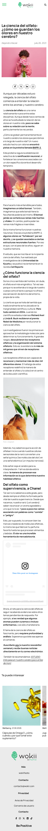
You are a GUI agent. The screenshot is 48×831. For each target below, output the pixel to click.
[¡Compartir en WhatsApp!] (33, 86)
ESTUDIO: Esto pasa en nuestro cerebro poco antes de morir (23, 660)
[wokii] (25, 4)
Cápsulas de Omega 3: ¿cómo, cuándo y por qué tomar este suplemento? (17, 735)
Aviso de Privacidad (24, 800)
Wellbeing (6, 728)
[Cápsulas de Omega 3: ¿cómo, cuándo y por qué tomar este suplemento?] (21, 706)
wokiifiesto (24, 773)
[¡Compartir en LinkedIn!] (27, 86)
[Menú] (4, 5)
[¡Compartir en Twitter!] (21, 86)
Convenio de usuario (24, 805)
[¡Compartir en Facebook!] (15, 86)
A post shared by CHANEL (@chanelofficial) (25, 601)
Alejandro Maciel (9, 43)
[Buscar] (45, 4)
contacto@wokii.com (24, 786)
